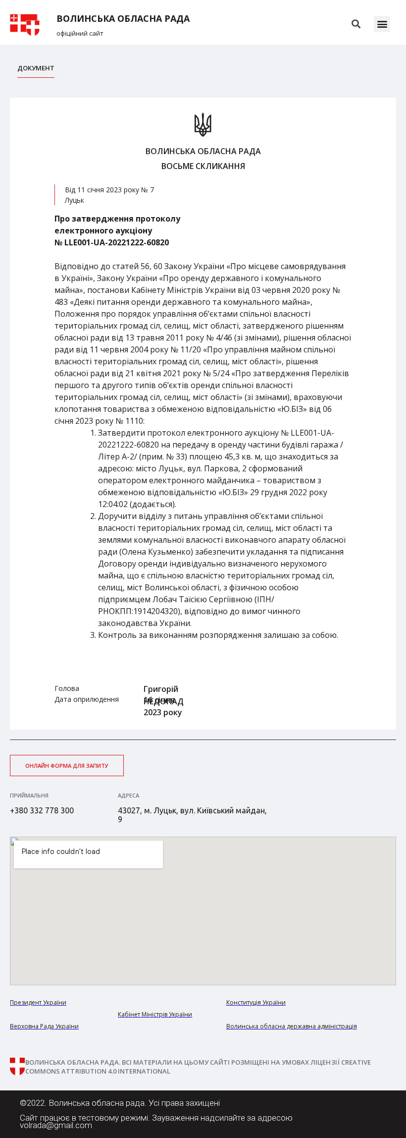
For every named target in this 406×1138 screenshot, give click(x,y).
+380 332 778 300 (42, 810)
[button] (382, 24)
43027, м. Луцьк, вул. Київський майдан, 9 (192, 815)
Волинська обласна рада (123, 18)
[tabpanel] (203, 414)
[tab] (36, 71)
